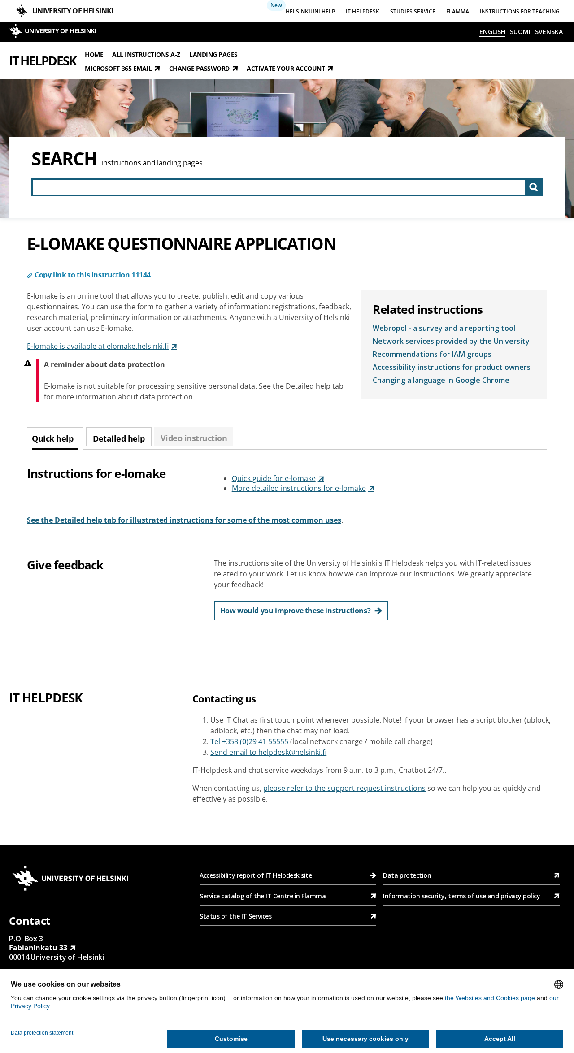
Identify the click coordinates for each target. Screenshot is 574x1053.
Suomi (520, 31)
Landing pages (213, 54)
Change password (199, 68)
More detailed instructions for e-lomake (299, 488)
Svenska (549, 31)
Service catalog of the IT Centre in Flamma (263, 896)
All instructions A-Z (146, 54)
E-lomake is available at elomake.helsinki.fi (98, 346)
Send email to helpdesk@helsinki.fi (268, 752)
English (492, 31)
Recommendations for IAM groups (432, 354)
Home (94, 54)
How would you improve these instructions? (295, 610)
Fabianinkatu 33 (38, 948)
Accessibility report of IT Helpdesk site (256, 875)
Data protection (407, 875)
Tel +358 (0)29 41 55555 (249, 741)
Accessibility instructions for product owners (452, 367)
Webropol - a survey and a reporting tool (444, 328)
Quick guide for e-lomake (274, 478)
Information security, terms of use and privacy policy (461, 896)
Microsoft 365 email (118, 68)
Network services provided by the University (451, 341)
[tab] (55, 439)
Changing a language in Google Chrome (441, 380)
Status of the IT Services (235, 916)
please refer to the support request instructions (344, 788)
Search (64, 158)
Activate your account (286, 68)
